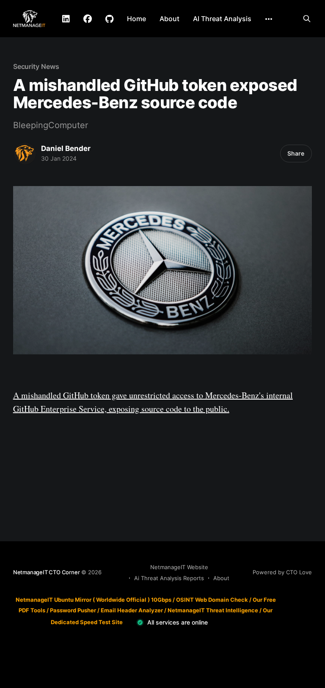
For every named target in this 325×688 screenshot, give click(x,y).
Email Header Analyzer (132, 610)
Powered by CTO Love (282, 572)
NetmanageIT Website (179, 567)
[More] (268, 19)
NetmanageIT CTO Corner (46, 572)
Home (136, 18)
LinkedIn (66, 19)
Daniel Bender (66, 148)
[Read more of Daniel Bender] (25, 153)
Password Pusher (73, 610)
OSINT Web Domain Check (212, 599)
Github (109, 19)
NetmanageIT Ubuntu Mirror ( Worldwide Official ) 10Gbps (93, 599)
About (169, 18)
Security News (36, 66)
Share (295, 153)
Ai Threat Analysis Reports (169, 578)
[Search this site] (307, 18)
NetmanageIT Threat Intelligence (213, 610)
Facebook (87, 19)
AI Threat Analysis (222, 18)
